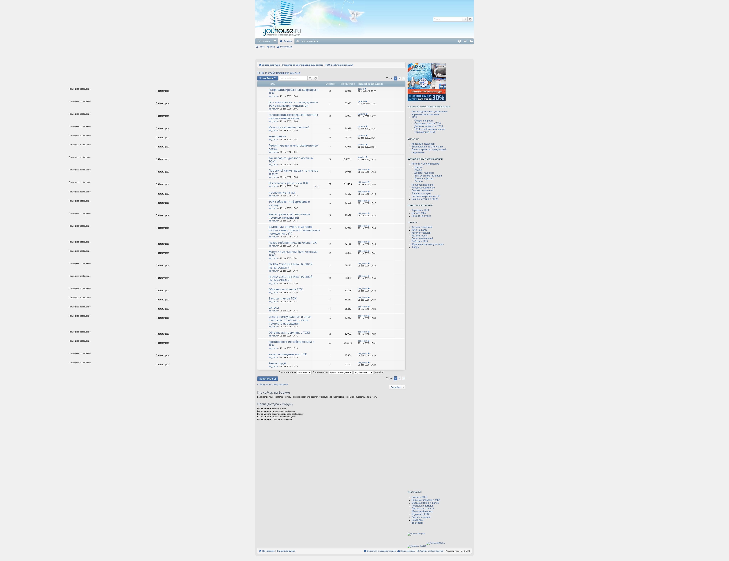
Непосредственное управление (429, 111)
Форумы (287, 41)
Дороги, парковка (424, 172)
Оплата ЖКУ (419, 213)
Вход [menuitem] (466, 42)
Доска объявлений (422, 238)
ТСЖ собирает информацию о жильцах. (289, 203)
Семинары (417, 519)
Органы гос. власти (423, 508)
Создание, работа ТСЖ (427, 123)
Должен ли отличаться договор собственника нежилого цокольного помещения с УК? (294, 230)
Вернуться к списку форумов (274, 384)
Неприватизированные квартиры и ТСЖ (294, 91)
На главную (263, 41)
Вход (272, 47)
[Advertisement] (371, 19)
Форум (415, 247)
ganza (361, 89)
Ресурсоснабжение (422, 184)
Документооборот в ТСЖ (428, 126)
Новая (266, 78)
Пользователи (308, 41)
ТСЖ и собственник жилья (339, 65)
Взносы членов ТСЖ (283, 298)
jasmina (361, 114)
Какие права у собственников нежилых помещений (289, 215)
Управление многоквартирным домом (302, 65)
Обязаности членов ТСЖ (286, 289)
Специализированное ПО (426, 196)
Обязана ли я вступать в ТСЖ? (289, 332)
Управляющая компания (425, 114)
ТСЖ (414, 117)
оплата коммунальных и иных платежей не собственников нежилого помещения (290, 320)
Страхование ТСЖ (425, 132)
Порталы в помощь (423, 505)
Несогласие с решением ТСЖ (288, 183)
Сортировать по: (320, 372)
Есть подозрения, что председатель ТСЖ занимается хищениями (293, 103)
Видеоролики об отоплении (427, 146)
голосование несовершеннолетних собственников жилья (293, 116)
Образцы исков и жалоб (425, 502)
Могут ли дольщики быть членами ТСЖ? (293, 253)
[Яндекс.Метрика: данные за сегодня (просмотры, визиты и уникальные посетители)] (416, 534)
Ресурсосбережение (423, 187)
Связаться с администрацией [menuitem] (381, 551)
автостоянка (277, 136)
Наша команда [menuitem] (407, 551)
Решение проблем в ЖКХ (426, 500)
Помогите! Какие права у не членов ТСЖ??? (293, 172)
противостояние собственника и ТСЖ (291, 343)
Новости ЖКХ (419, 497)
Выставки (417, 522)
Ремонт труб (277, 363)
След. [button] (403, 78)
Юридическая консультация (428, 244)
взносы (274, 307)
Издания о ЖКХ (421, 514)
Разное (418, 181)
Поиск (465, 19)
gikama (361, 101)
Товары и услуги (421, 193)
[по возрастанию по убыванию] (363, 372)
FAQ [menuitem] (460, 42)
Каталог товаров (421, 232)
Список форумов (271, 65)
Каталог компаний (422, 227)
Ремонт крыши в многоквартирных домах (293, 147)
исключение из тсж (282, 192)
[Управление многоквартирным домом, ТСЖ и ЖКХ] (310, 37)
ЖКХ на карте (420, 229)
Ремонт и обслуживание (425, 163)
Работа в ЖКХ (420, 241)
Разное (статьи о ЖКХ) (425, 199)
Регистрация (286, 47)
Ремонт (418, 167)
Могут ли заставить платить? (289, 127)
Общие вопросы (423, 120)
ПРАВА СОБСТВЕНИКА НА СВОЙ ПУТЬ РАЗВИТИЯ (290, 265)
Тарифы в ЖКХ (420, 210)
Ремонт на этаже (421, 215)
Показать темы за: (288, 372)
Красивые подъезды (423, 143)
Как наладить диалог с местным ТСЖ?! (291, 159)
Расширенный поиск (470, 19)
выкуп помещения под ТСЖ (288, 354)
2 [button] (399, 78)
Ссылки (276, 42)
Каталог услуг (420, 235)
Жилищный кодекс (422, 511)
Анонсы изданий (421, 517)
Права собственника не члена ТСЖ (293, 242)
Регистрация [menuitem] (472, 42)
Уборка (418, 170)
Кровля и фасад (423, 178)
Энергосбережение (422, 190)
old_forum (273, 96)
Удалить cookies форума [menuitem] (431, 551)
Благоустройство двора (428, 175)
